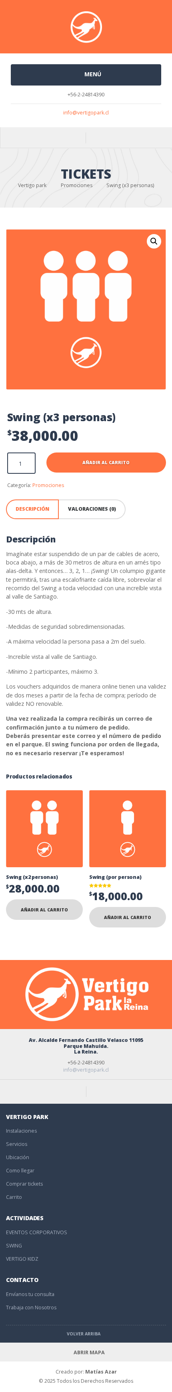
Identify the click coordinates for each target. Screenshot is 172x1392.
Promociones (48, 485)
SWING (14, 1245)
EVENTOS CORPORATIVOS (36, 1232)
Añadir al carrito (106, 462)
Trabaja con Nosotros (31, 1307)
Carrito (14, 1197)
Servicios (16, 1144)
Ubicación (17, 1157)
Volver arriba (84, 1334)
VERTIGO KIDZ (22, 1258)
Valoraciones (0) (92, 508)
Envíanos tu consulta (30, 1294)
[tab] (32, 509)
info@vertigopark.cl (86, 112)
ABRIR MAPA (89, 1352)
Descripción (32, 508)
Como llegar (20, 1170)
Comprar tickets (24, 1183)
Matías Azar (101, 1371)
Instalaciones (21, 1130)
